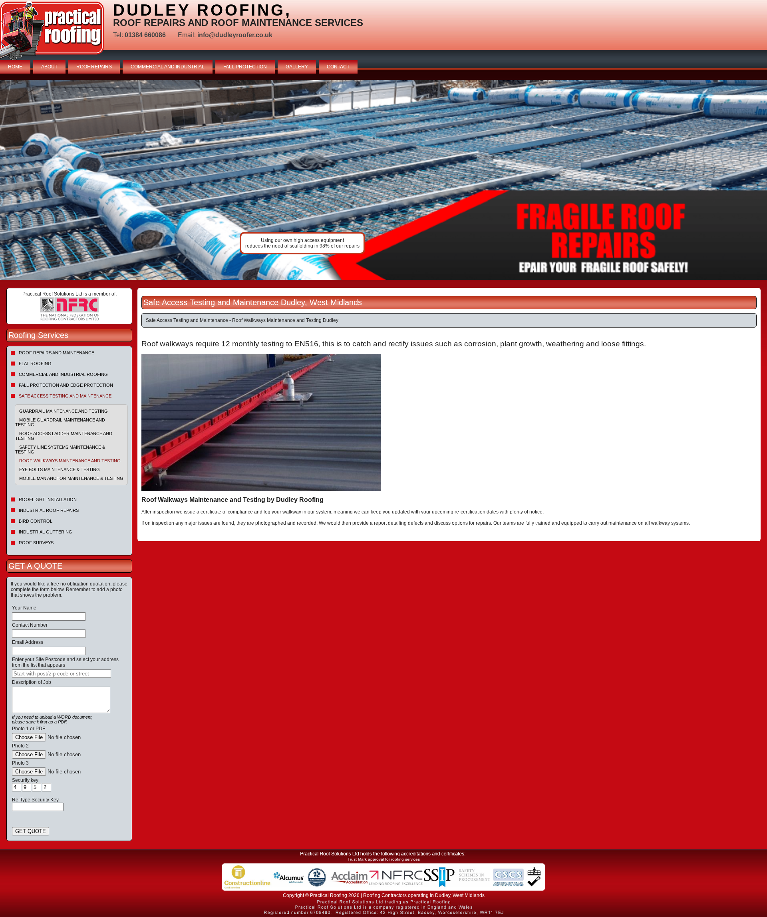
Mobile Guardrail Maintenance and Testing (60, 422)
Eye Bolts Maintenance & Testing (59, 469)
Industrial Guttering (45, 531)
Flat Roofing (35, 363)
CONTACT (338, 67)
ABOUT (49, 67)
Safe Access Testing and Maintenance (65, 396)
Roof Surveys (36, 542)
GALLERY (297, 67)
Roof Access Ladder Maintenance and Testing (63, 436)
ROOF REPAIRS (94, 67)
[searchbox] (61, 673)
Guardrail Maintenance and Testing (63, 411)
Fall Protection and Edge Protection (66, 385)
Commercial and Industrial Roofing (63, 374)
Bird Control (35, 521)
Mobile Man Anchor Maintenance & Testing (71, 478)
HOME (15, 67)
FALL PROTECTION (245, 67)
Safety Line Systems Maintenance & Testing (60, 449)
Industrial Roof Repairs (49, 510)
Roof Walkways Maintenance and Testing (70, 460)
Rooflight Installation (48, 499)
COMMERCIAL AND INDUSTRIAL (168, 67)
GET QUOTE (30, 831)
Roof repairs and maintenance (56, 352)
